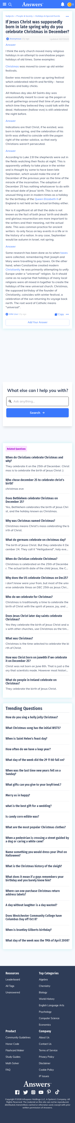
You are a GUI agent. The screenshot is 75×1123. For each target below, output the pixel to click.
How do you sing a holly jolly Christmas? (32, 717)
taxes (64, 252)
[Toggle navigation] (4, 4)
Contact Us (45, 1044)
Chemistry (44, 986)
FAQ (8, 1069)
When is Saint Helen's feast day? (26, 738)
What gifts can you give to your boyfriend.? (33, 785)
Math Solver (12, 1063)
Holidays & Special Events (47, 16)
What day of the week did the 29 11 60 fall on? (35, 760)
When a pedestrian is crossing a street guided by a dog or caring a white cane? (37, 839)
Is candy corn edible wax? (22, 816)
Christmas (12, 66)
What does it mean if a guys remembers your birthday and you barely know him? (35, 878)
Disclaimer (44, 1063)
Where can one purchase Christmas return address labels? (33, 892)
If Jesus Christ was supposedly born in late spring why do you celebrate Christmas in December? (37, 26)
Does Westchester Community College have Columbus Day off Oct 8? (34, 917)
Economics (45, 1024)
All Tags (10, 986)
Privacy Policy (46, 1056)
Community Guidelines (18, 1037)
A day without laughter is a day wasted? (31, 905)
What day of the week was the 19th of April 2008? (37, 940)
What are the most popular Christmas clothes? (36, 827)
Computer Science (49, 1018)
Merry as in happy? (18, 795)
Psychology (45, 1011)
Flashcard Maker (15, 1050)
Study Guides (13, 1056)
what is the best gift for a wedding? (29, 806)
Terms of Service (48, 1050)
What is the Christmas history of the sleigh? (34, 866)
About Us (44, 1037)
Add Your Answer (37, 322)
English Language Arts (51, 1005)
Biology (43, 992)
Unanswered (13, 992)
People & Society (24, 16)
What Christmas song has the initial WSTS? (33, 728)
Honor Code (12, 1044)
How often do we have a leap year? (28, 749)
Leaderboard (13, 979)
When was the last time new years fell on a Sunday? (33, 772)
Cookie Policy (46, 1069)
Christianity (13, 269)
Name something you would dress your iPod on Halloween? (36, 853)
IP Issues (44, 1076)
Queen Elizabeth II (46, 199)
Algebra (43, 979)
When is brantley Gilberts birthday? (29, 930)
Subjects (10, 16)
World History (46, 998)
